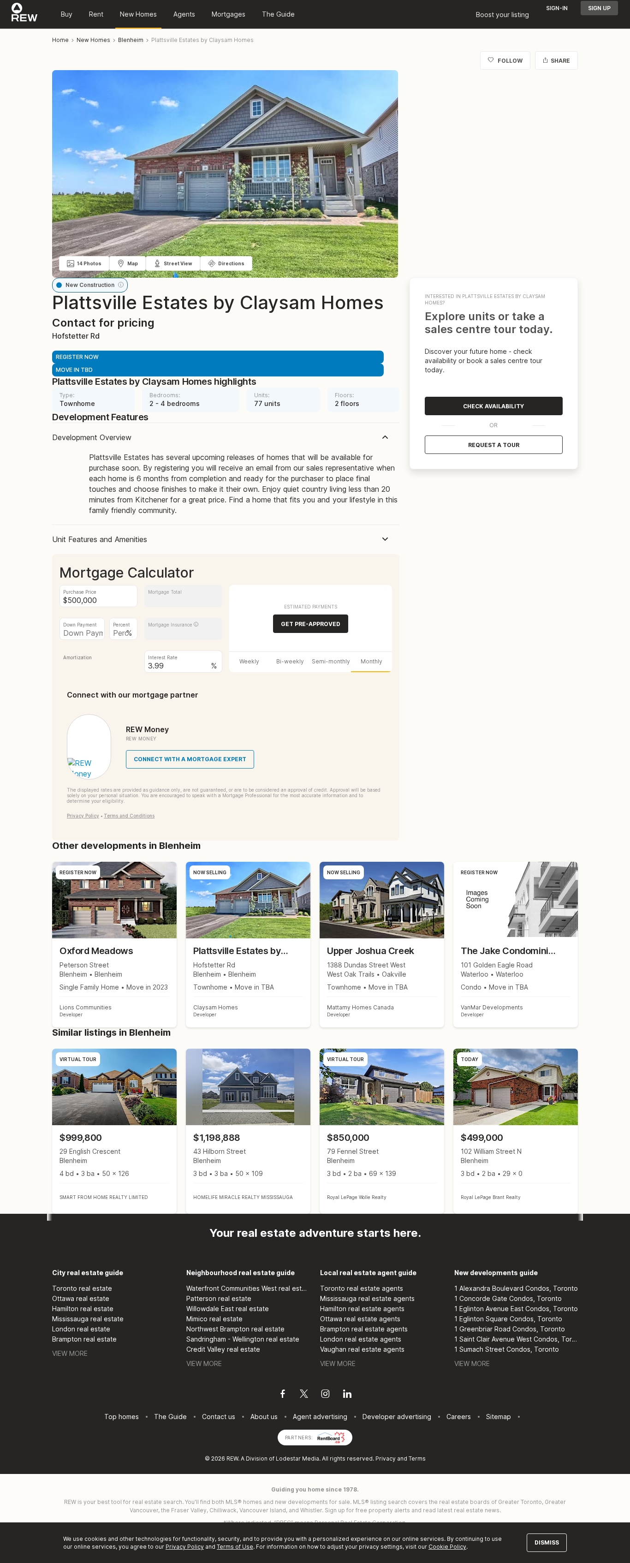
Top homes (121, 1416)
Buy (66, 14)
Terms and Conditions (129, 815)
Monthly (371, 661)
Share (560, 60)
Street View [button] (178, 263)
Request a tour (493, 444)
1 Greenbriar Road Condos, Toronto (509, 1329)
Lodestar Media (297, 1458)
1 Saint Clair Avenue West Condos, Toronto (516, 1339)
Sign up (599, 8)
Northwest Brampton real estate (235, 1329)
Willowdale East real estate (227, 1308)
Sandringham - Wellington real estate (242, 1339)
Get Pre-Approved (310, 623)
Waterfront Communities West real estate (248, 1288)
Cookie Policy (447, 1546)
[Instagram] (325, 1395)
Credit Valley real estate (223, 1349)
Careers (458, 1416)
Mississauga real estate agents (367, 1298)
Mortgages (228, 14)
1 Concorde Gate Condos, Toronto (508, 1298)
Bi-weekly (290, 661)
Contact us (218, 1416)
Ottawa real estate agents (360, 1319)
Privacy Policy (83, 815)
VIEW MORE (70, 1353)
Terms (417, 1458)
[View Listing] (114, 1131)
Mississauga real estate (88, 1319)
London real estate (81, 1329)
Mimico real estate (214, 1319)
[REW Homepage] (25, 14)
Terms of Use (235, 1546)
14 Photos (89, 263)
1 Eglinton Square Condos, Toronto (508, 1319)
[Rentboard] (331, 1437)
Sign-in (557, 8)
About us (264, 1416)
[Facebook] (283, 1395)
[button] (121, 284)
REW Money (147, 729)
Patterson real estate (218, 1298)
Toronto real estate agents (361, 1288)
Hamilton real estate (82, 1308)
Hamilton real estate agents (362, 1308)
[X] (304, 1395)
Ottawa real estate (80, 1298)
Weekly (249, 661)
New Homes (138, 14)
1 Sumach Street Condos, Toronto (506, 1349)
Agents (184, 14)
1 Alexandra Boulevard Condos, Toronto (516, 1288)
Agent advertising (320, 1416)
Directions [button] (231, 263)
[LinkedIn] (347, 1395)
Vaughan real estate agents (362, 1349)
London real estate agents (360, 1339)
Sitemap (498, 1416)
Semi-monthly (331, 661)
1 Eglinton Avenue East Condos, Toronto (516, 1308)
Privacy (385, 1458)
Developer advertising (397, 1416)
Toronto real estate (82, 1288)
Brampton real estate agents (364, 1329)
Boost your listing (502, 14)
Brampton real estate (84, 1339)
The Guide (278, 14)
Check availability (493, 406)
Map (132, 263)
